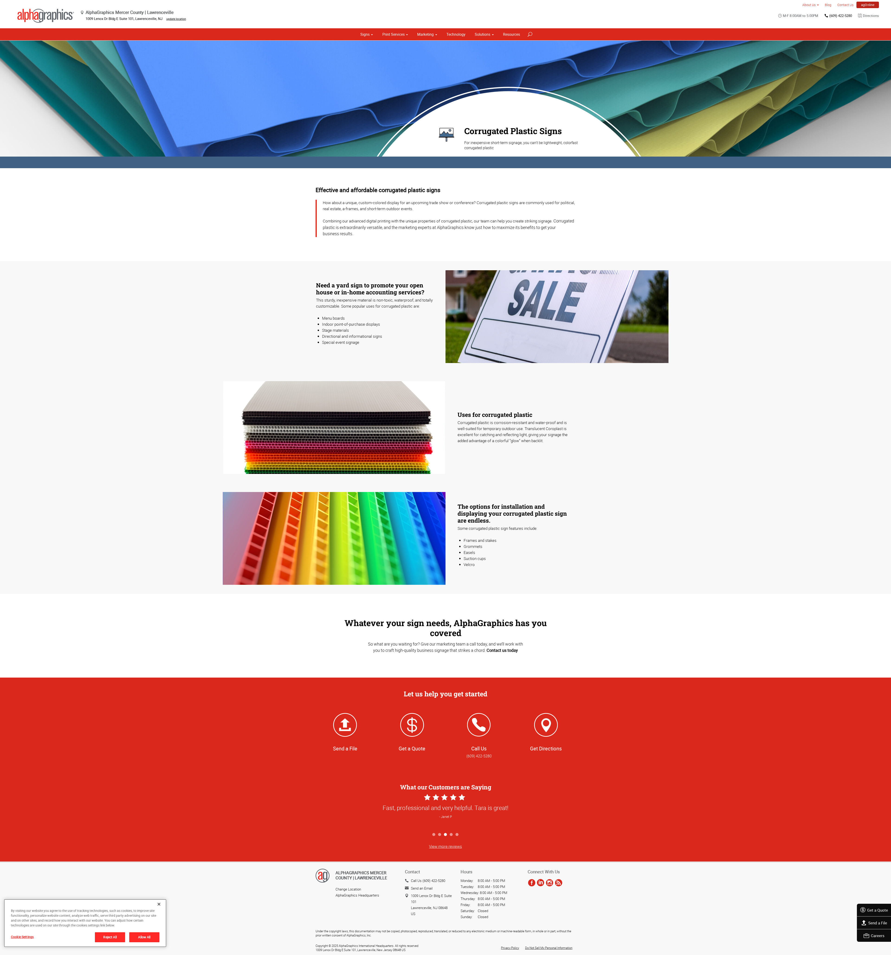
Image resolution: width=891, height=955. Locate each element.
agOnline (868, 5)
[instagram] (550, 883)
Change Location (348, 889)
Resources (511, 34)
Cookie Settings (22, 937)
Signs (365, 34)
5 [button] (457, 834)
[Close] (159, 904)
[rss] (559, 883)
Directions (871, 15)
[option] (445, 811)
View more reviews (445, 846)
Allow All (144, 937)
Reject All (109, 937)
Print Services (393, 34)
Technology (455, 34)
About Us (809, 5)
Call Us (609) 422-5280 (428, 880)
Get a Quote (877, 910)
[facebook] (532, 883)
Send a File (877, 923)
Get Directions (546, 748)
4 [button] (451, 834)
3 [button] (445, 834)
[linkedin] (540, 883)
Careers (878, 935)
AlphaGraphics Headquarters (357, 895)
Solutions (482, 34)
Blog (828, 5)
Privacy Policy (510, 948)
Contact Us (845, 5)
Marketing (425, 34)
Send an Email (422, 888)
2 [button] (440, 834)
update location (176, 19)
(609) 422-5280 (840, 15)
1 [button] (434, 834)
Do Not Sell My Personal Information (548, 948)
